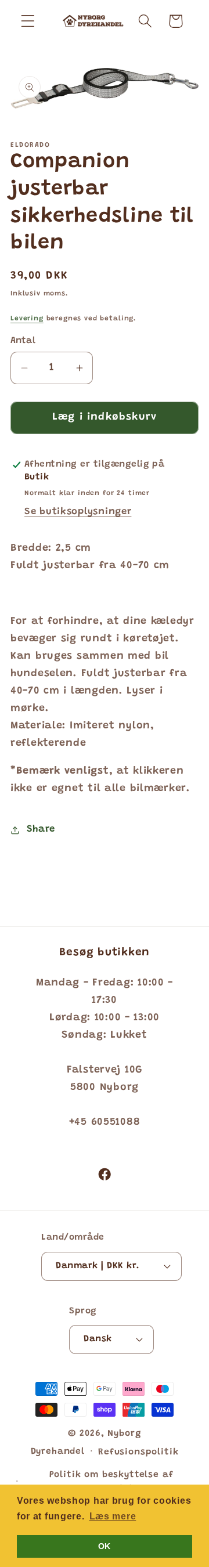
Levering (27, 318)
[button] (28, 21)
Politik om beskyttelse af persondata (111, 1482)
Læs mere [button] (112, 1516)
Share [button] (41, 829)
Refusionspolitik (138, 1452)
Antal (22, 341)
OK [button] (104, 1546)
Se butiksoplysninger (77, 512)
